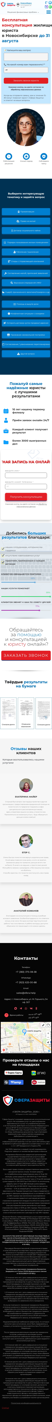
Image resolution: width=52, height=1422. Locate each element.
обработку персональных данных (26, 89)
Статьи (5, 1408)
